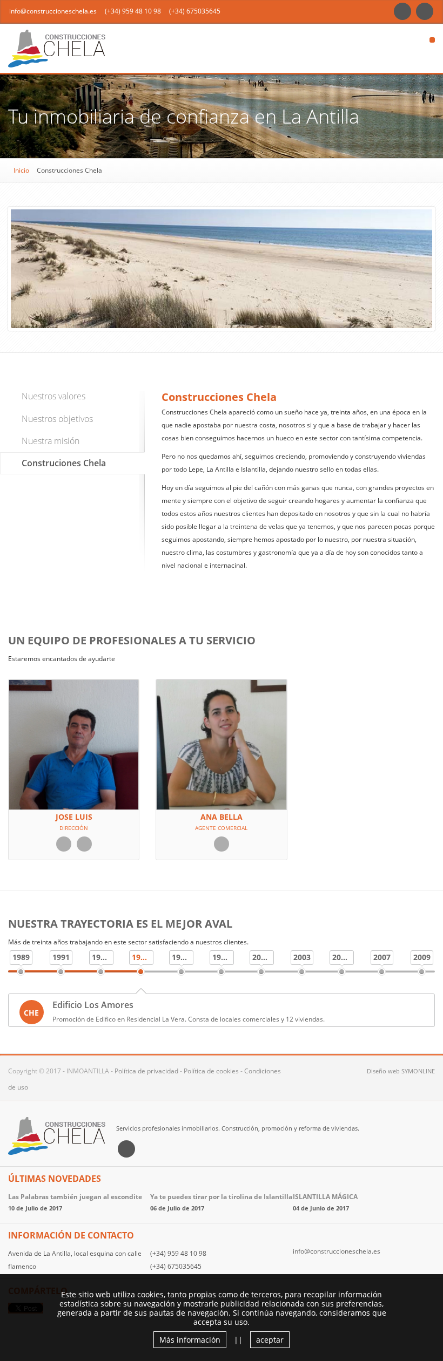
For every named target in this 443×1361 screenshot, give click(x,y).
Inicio (21, 170)
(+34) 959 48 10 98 (133, 11)
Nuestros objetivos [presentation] (57, 419)
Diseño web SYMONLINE (401, 1071)
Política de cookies (211, 1071)
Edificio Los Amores (92, 1005)
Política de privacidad (146, 1071)
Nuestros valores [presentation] (53, 396)
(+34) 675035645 (194, 11)
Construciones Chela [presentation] (64, 463)
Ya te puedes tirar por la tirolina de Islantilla (221, 1196)
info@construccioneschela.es (53, 11)
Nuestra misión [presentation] (50, 441)
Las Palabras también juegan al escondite (75, 1196)
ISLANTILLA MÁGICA (325, 1196)
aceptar (270, 1340)
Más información (189, 1340)
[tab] (72, 396)
